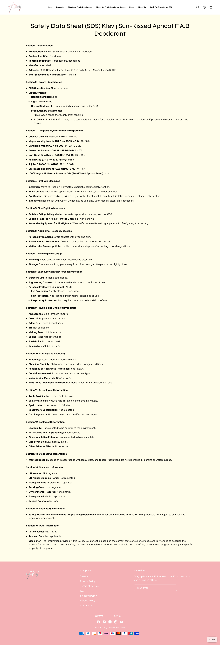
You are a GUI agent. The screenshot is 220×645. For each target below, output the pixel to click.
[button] (197, 7)
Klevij (104, 628)
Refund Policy (87, 600)
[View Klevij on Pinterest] (116, 622)
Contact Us (86, 605)
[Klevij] (15, 7)
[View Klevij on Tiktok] (104, 622)
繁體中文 (99, 616)
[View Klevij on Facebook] (110, 622)
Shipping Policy (88, 595)
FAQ (82, 590)
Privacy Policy (87, 581)
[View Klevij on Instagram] (98, 622)
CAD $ (117, 616)
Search (84, 576)
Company (85, 570)
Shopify (121, 628)
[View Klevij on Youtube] (122, 622)
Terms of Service (89, 586)
